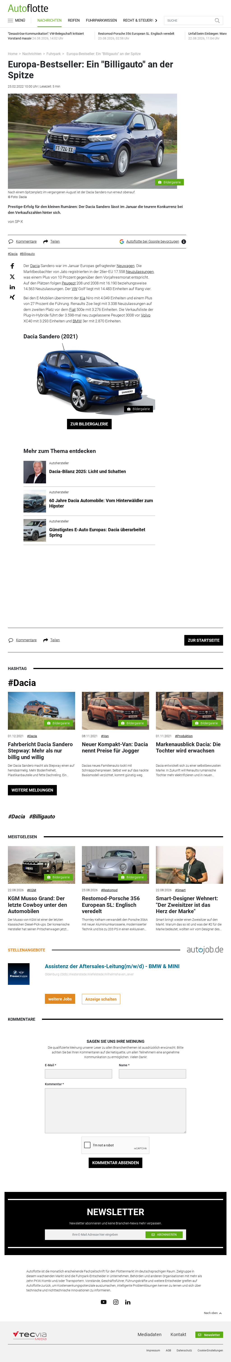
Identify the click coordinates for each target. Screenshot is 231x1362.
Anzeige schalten (101, 999)
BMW (77, 321)
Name (123, 1065)
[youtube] (103, 1302)
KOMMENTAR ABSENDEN (115, 1162)
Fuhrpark (53, 54)
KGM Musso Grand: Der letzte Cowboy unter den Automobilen (37, 905)
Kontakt (178, 1334)
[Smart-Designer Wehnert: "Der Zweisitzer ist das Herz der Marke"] (189, 865)
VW (74, 288)
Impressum (153, 1350)
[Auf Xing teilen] (12, 297)
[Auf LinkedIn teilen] (12, 287)
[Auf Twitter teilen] (12, 276)
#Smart (180, 890)
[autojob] (205, 950)
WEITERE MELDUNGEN (32, 790)
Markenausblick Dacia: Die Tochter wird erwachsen (188, 747)
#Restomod (109, 890)
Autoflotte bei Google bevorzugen (152, 241)
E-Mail (49, 1065)
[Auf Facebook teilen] (12, 266)
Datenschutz (184, 1350)
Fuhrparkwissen (101, 20)
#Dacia (22, 683)
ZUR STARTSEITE (203, 640)
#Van (105, 736)
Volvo (145, 315)
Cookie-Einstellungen (210, 1350)
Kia (82, 298)
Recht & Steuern (138, 20)
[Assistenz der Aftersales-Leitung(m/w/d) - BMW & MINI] (19, 974)
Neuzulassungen (140, 271)
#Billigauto (42, 816)
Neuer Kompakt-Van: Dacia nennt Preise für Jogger (115, 747)
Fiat (72, 309)
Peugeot (69, 283)
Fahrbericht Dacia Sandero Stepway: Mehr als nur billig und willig (40, 751)
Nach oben (211, 1313)
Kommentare (26, 241)
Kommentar (53, 1084)
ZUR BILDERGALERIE (89, 424)
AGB (168, 1350)
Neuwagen (125, 265)
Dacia (35, 265)
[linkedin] (127, 1302)
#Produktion (184, 736)
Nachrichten (49, 20)
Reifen (74, 20)
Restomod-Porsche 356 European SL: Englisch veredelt (111, 905)
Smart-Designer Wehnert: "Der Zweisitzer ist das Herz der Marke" (187, 905)
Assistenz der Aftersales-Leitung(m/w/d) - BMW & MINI (112, 966)
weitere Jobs (60, 999)
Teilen (55, 241)
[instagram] (115, 1302)
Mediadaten (150, 1334)
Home (12, 54)
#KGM (31, 890)
